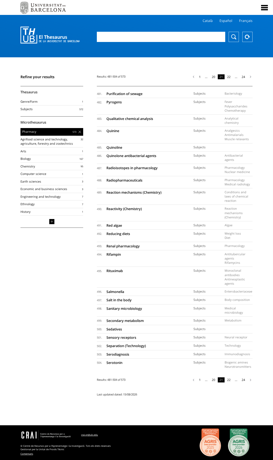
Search (234, 37)
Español (225, 20)
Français (246, 20)
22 (229, 77)
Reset (247, 37)
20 (213, 77)
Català (208, 20)
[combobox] (161, 37)
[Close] (264, 8)
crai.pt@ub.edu (89, 434)
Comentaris (26, 453)
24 (243, 77)
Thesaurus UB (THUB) (50, 35)
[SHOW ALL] (51, 221)
